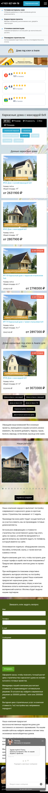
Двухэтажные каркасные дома (24, 415)
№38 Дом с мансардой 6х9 (15, 378)
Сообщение (6, 637)
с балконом (27, 130)
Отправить (8, 669)
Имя (4, 609)
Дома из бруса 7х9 (32, 403)
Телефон (5, 619)
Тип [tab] (8, 121)
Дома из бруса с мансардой (13, 397)
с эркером (25, 135)
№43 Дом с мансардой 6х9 (15, 229)
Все (40, 121)
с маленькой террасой (11, 130)
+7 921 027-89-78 (10, 3)
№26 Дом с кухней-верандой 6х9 (17, 183)
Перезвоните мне (31, 3)
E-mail (4, 628)
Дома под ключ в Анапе (27, 50)
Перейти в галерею (23, 498)
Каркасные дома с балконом (24, 409)
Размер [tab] (17, 121)
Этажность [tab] (30, 121)
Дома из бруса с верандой (35, 397)
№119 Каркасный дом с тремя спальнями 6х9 (23, 322)
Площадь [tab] (10, 125)
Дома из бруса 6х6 (16, 403)
